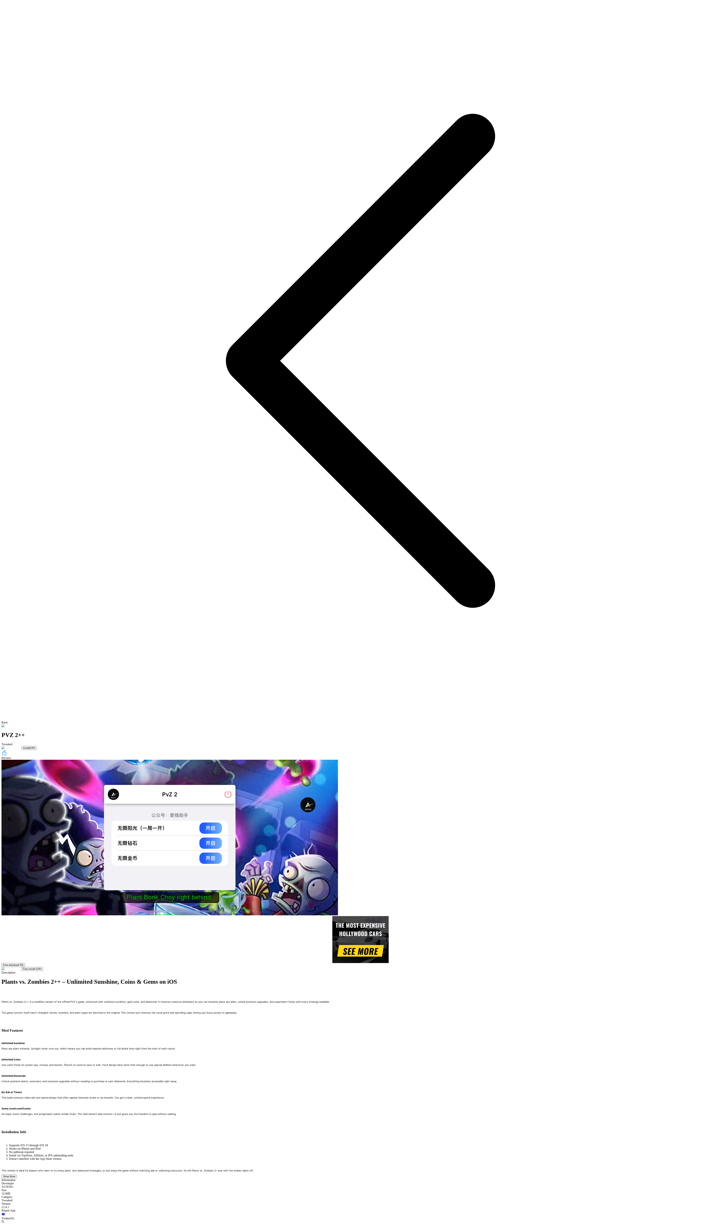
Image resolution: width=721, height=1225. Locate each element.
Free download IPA (13, 965)
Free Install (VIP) (32, 969)
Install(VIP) (29, 748)
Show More (9, 1176)
